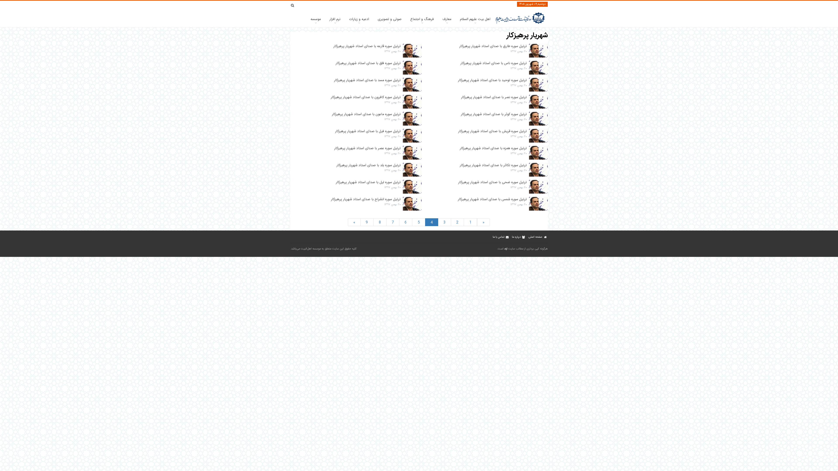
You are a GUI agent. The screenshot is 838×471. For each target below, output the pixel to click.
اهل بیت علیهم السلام (475, 19)
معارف (447, 19)
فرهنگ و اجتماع (422, 19)
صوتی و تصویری (390, 19)
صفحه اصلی (535, 237)
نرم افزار (335, 19)
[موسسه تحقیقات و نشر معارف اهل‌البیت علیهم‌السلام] (520, 23)
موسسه (316, 19)
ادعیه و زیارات (359, 19)
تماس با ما (498, 237)
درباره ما (516, 237)
